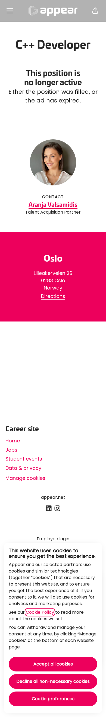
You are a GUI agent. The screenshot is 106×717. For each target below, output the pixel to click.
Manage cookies (25, 478)
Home (12, 440)
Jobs (11, 449)
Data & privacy (23, 468)
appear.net (53, 497)
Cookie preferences (53, 699)
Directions (53, 296)
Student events (23, 458)
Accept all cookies (53, 664)
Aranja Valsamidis (53, 205)
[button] (95, 10)
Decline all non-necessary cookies (53, 681)
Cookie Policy (40, 612)
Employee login (53, 539)
